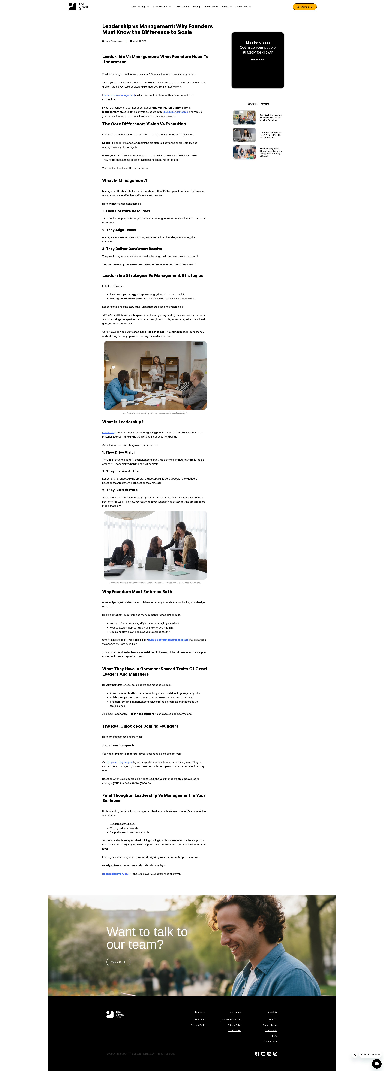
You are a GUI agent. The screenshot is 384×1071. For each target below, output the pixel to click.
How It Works (182, 6)
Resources (241, 6)
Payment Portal (198, 1025)
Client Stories (211, 6)
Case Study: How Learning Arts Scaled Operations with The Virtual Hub (271, 117)
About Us (273, 1019)
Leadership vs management (118, 95)
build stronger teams (176, 111)
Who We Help (160, 6)
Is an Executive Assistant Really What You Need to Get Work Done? (270, 135)
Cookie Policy (235, 1030)
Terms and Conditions (231, 1019)
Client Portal (200, 1019)
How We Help (139, 6)
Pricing (196, 6)
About (225, 6)
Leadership (109, 432)
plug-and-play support (120, 762)
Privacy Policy (235, 1025)
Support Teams (270, 1025)
